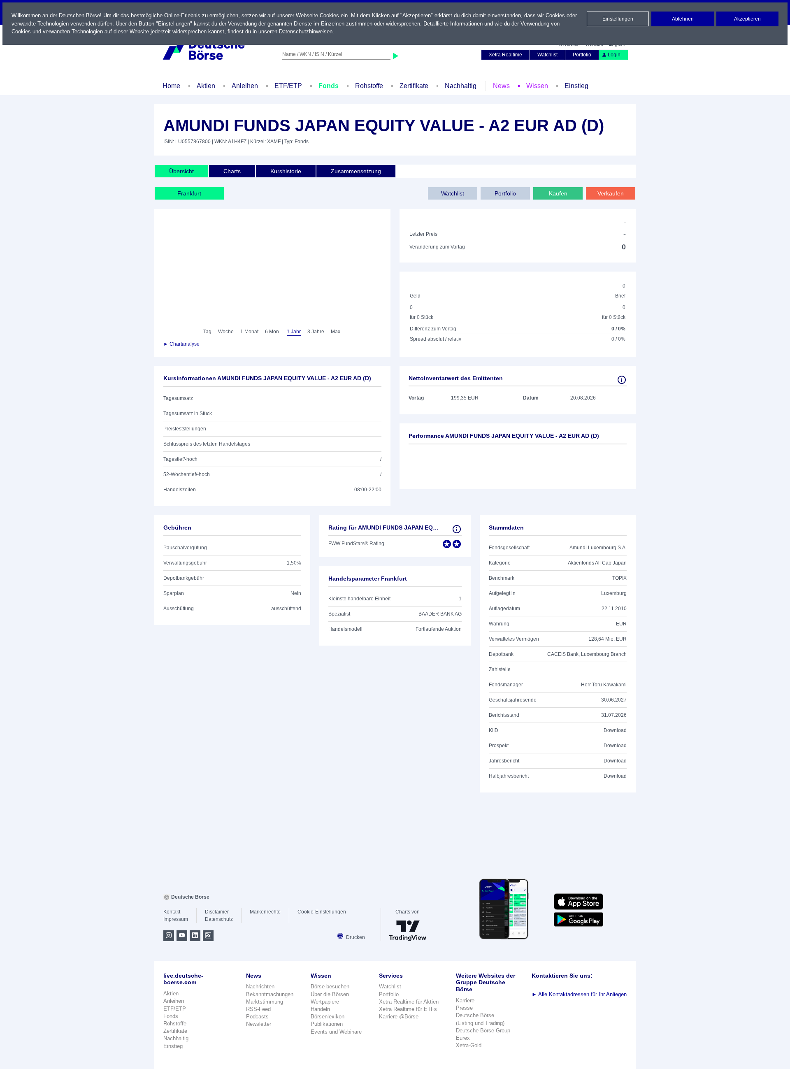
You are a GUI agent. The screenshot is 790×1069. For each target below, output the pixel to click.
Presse (464, 1008)
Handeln (320, 1009)
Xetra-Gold (468, 1045)
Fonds (328, 85)
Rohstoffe (369, 85)
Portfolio (582, 55)
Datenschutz (219, 919)
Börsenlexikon (327, 1016)
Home (171, 85)
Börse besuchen (330, 986)
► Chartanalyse (181, 344)
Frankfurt (189, 193)
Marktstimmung (264, 1002)
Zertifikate (414, 85)
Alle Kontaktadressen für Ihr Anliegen (579, 994)
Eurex (463, 1038)
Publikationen (327, 1024)
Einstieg (576, 85)
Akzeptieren (747, 19)
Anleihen (245, 85)
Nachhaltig (460, 85)
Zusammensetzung (356, 171)
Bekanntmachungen (269, 994)
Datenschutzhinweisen (305, 31)
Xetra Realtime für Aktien (409, 1002)
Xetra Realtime (505, 55)
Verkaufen (610, 193)
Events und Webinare (336, 1032)
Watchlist (547, 55)
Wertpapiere (325, 1002)
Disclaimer (217, 912)
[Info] (622, 380)
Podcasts (257, 1016)
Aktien (206, 85)
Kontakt (171, 912)
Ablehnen (683, 19)
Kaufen (558, 193)
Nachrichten (260, 986)
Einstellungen (617, 19)
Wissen (537, 85)
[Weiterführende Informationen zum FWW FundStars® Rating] (457, 529)
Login (614, 55)
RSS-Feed (258, 1009)
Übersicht (181, 171)
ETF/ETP (288, 85)
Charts (232, 171)
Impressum (175, 919)
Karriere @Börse (398, 1016)
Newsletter (258, 1024)
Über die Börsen (330, 994)
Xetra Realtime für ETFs (408, 1009)
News (501, 85)
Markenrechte (265, 912)
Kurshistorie (285, 171)
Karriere (465, 1000)
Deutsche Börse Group (483, 1030)
